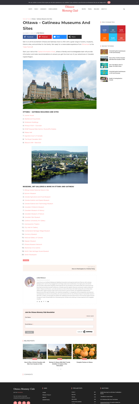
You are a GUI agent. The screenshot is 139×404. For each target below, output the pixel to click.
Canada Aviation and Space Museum (37, 200)
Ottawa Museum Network (33, 244)
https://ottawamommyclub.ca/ (43, 280)
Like (105, 26)
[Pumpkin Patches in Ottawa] (85, 351)
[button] (124, 9)
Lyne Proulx (40, 33)
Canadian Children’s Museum (34, 207)
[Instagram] (39, 301)
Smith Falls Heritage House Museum (37, 251)
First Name (28, 317)
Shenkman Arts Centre (32, 248)
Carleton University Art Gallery (35, 220)
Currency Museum (31, 234)
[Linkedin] (41, 301)
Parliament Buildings (31, 122)
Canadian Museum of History (34, 210)
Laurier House (29, 115)
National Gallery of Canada (34, 237)
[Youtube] (48, 301)
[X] (45, 301)
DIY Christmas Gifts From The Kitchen (109, 399)
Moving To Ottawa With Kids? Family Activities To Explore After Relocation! (59, 364)
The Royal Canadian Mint (33, 139)
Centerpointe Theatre (32, 224)
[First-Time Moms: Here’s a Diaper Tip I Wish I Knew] (104, 65)
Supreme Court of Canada (33, 136)
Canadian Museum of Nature (34, 214)
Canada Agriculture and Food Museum (38, 197)
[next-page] (61, 369)
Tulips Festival (27, 47)
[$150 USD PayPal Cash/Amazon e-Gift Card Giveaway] (104, 52)
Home (24, 19)
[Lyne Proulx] (30, 289)
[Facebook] (37, 301)
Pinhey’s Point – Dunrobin (33, 125)
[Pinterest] (43, 301)
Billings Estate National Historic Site (37, 190)
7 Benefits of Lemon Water (106, 396)
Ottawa (26, 260)
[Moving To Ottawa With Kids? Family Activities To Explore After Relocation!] (60, 351)
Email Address (29, 324)
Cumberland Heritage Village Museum (37, 231)
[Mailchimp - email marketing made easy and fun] (85, 333)
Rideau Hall (28, 132)
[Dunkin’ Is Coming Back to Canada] (104, 79)
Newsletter (20, 392)
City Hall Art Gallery (31, 227)
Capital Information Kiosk (46, 51)
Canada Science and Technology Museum (39, 203)
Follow (113, 26)
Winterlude (85, 44)
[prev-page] (58, 369)
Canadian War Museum (32, 217)
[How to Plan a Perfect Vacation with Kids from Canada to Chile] (35, 351)
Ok (109, 2)
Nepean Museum (30, 241)
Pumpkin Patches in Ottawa (85, 362)
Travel (28, 19)
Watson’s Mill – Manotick (33, 142)
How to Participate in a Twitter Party (83, 269)
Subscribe (121, 34)
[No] (137, 2)
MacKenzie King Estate (32, 119)
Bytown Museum (30, 193)
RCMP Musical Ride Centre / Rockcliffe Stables (40, 129)
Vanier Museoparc (31, 254)
